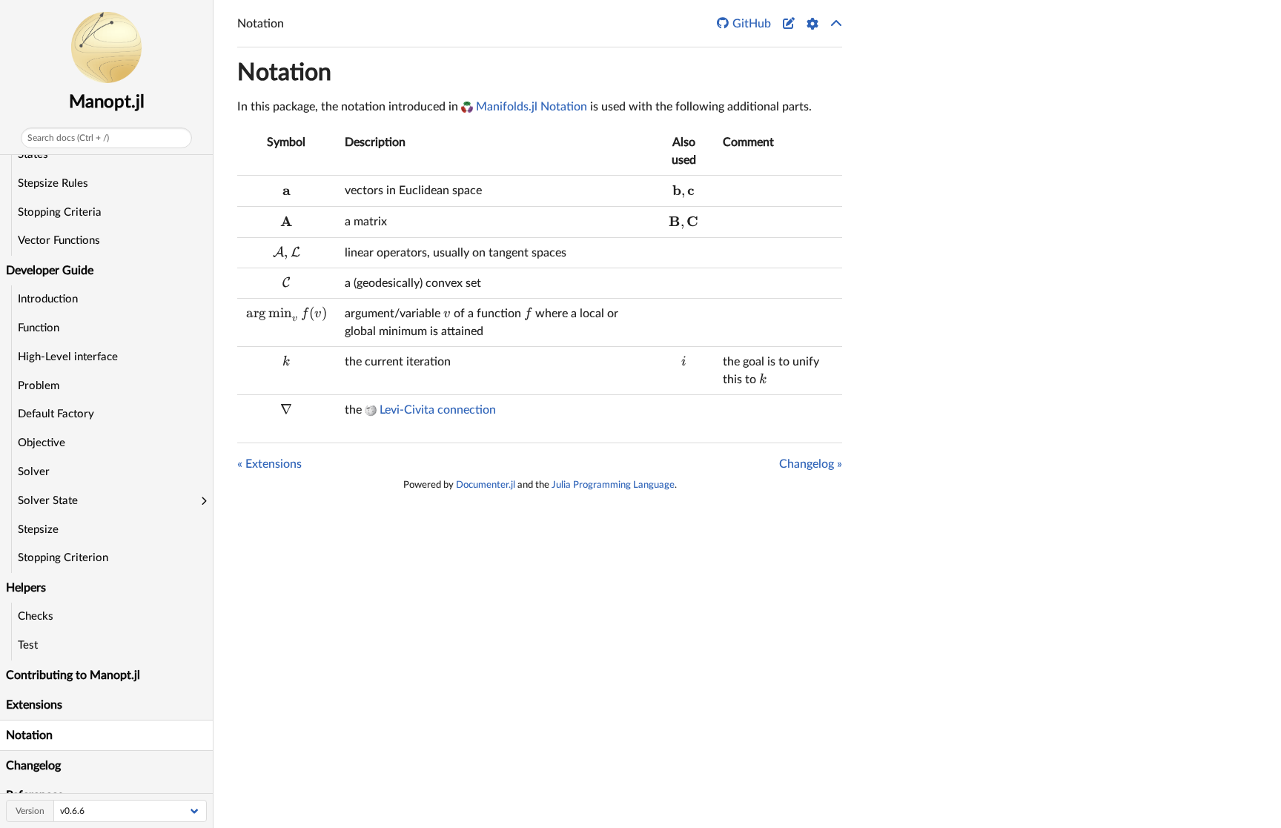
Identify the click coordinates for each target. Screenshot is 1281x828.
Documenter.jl (485, 484)
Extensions (34, 705)
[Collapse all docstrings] (836, 24)
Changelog (33, 766)
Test (28, 645)
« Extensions (269, 464)
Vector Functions (59, 240)
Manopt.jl (107, 102)
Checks (35, 616)
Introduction (48, 299)
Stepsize (38, 529)
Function (38, 328)
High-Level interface (68, 356)
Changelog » (810, 464)
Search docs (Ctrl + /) (68, 137)
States (33, 154)
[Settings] (812, 24)
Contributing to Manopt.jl (73, 675)
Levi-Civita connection (438, 410)
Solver (34, 471)
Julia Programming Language (613, 484)
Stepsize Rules (53, 183)
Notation (29, 735)
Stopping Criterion (63, 557)
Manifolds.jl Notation (531, 107)
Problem (38, 385)
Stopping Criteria (60, 212)
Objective (41, 442)
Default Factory (56, 414)
